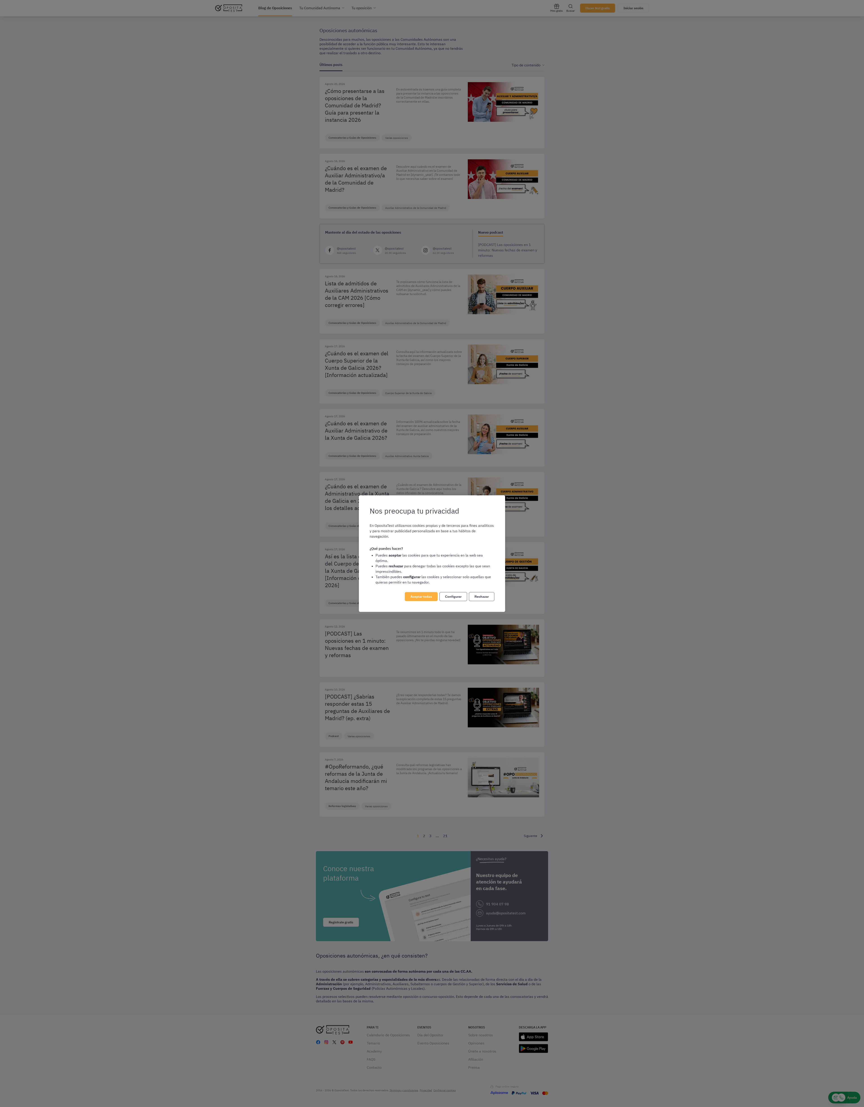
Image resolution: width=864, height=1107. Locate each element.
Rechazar (482, 596)
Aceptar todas (421, 596)
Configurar (453, 596)
